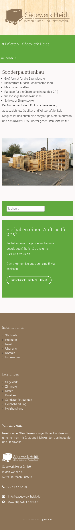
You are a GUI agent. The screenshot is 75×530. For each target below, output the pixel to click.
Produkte (11, 340)
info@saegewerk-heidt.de (24, 496)
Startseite (11, 335)
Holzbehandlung (15, 404)
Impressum (12, 357)
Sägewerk (11, 382)
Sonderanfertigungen (18, 399)
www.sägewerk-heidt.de (23, 502)
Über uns (11, 348)
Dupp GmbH (46, 519)
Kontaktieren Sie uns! (29, 280)
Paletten (10, 395)
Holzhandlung (14, 408)
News (8, 344)
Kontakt (10, 353)
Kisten (9, 391)
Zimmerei (11, 386)
